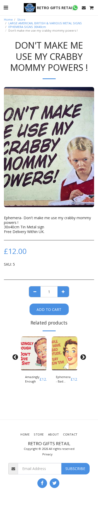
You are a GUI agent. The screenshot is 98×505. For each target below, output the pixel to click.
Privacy (47, 454)
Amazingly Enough (32, 379)
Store (21, 19)
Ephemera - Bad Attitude (63, 379)
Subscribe (75, 468)
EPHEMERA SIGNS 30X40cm (27, 27)
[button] (5, 7)
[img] (34, 353)
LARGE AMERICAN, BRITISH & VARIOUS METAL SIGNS (45, 23)
